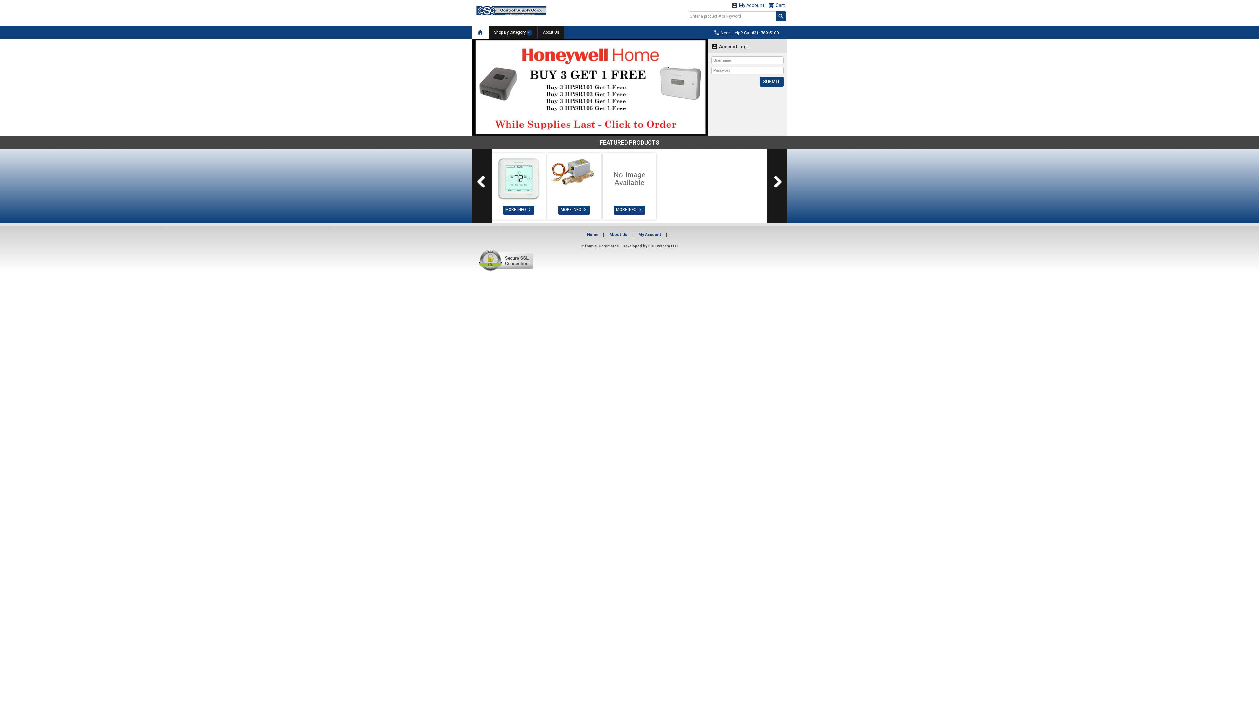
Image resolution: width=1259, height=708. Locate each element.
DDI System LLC (663, 246)
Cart (776, 5)
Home (592, 234)
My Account (747, 5)
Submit (771, 81)
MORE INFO (518, 209)
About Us (551, 32)
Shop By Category (510, 32)
